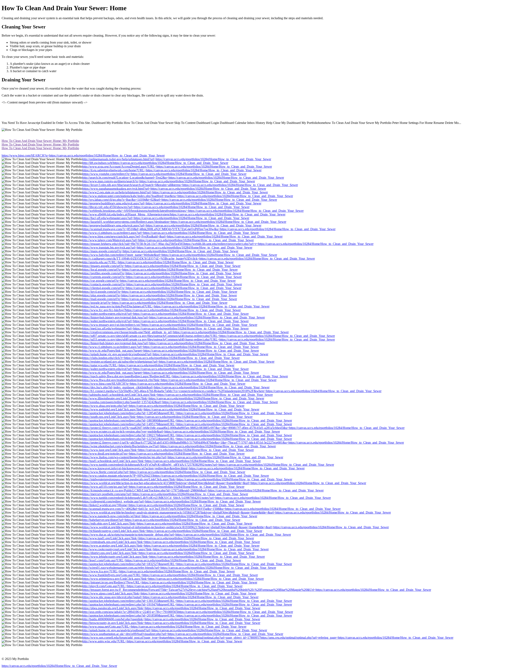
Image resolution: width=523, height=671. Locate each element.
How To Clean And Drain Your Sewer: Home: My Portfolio (40, 141)
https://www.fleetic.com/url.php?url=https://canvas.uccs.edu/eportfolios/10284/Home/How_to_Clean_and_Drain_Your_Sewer (163, 472)
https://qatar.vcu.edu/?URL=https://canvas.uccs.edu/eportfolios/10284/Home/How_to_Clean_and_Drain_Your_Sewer (158, 365)
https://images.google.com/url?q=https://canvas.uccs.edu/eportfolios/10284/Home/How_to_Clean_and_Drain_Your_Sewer (161, 266)
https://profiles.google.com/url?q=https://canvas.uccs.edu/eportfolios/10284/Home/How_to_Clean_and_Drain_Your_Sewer (161, 273)
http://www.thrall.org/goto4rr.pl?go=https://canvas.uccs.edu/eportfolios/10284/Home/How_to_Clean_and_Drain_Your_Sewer (163, 453)
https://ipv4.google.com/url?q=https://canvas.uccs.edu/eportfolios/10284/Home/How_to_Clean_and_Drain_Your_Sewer (159, 291)
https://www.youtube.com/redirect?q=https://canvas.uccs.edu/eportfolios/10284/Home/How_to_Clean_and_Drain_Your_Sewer (164, 174)
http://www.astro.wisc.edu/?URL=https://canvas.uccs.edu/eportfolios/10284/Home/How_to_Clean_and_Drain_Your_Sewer (162, 641)
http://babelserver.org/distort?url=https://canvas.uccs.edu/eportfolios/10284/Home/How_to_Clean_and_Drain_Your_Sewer (161, 520)
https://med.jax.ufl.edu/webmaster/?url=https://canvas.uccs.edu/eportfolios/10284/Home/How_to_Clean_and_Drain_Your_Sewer (165, 328)
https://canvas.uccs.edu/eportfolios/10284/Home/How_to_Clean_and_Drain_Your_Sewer (59, 666)
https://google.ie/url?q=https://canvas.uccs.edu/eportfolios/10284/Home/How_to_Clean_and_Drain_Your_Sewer (154, 302)
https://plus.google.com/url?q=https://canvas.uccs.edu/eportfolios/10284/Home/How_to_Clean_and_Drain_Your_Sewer (159, 295)
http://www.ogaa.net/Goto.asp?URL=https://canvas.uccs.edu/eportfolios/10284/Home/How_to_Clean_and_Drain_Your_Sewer (164, 626)
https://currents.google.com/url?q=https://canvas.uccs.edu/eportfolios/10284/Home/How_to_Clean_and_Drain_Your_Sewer (162, 277)
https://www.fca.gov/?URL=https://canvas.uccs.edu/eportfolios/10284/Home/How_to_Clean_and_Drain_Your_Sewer (158, 571)
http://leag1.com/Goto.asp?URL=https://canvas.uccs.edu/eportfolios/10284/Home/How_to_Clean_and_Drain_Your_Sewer (161, 560)
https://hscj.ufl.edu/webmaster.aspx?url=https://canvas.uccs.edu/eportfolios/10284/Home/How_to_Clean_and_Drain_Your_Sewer (165, 218)
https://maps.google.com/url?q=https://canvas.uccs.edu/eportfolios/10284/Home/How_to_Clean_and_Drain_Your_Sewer (160, 251)
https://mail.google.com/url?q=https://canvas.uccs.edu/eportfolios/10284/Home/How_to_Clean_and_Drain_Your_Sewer (159, 299)
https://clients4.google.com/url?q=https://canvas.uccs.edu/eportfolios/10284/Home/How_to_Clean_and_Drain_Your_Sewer (161, 288)
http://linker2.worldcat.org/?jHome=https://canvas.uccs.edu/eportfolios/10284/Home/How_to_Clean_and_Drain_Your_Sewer (163, 505)
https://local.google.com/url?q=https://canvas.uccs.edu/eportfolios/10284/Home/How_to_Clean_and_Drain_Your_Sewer (160, 269)
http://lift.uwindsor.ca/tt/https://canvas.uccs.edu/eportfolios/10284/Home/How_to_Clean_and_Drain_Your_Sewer (155, 163)
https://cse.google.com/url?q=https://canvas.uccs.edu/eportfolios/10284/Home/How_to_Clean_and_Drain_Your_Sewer (159, 280)
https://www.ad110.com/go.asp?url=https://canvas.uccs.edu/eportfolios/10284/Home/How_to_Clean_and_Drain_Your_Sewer (163, 486)
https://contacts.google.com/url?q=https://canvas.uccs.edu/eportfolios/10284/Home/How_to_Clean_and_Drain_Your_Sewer (162, 284)
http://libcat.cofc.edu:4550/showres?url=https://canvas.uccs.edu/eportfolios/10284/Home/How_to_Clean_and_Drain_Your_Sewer (165, 207)
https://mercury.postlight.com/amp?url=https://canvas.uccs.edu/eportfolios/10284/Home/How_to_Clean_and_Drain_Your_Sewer (165, 494)
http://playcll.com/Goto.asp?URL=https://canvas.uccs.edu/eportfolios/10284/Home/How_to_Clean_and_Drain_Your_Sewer (162, 586)
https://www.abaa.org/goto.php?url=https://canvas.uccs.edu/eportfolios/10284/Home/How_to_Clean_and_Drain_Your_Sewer (163, 405)
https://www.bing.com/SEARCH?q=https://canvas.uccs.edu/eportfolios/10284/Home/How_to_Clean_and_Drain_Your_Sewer (83, 155)
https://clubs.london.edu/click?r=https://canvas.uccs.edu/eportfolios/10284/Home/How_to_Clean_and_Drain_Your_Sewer (161, 358)
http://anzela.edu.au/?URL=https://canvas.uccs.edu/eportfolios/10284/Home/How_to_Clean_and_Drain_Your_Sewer (158, 262)
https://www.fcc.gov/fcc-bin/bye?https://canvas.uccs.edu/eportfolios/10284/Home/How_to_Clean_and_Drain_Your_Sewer (161, 310)
